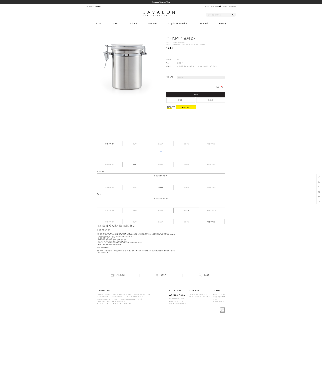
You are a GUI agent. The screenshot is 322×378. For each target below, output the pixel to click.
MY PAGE (232, 6)
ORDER (225, 6)
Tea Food (203, 23)
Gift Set (133, 23)
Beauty (223, 23)
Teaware (152, 23)
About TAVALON (219, 294)
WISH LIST (223, 48)
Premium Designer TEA (161, 2)
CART (217, 6)
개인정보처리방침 (218, 301)
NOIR (99, 23)
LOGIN (207, 6)
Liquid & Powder (177, 23)
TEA (115, 23)
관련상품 (186, 144)
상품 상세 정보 (109, 144)
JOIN (212, 6)
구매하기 (195, 94)
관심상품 (210, 100)
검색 (233, 15)
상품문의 (161, 144)
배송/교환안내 (211, 144)
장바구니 (181, 100)
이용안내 (216, 299)
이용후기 (135, 144)
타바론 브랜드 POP (219, 297)
